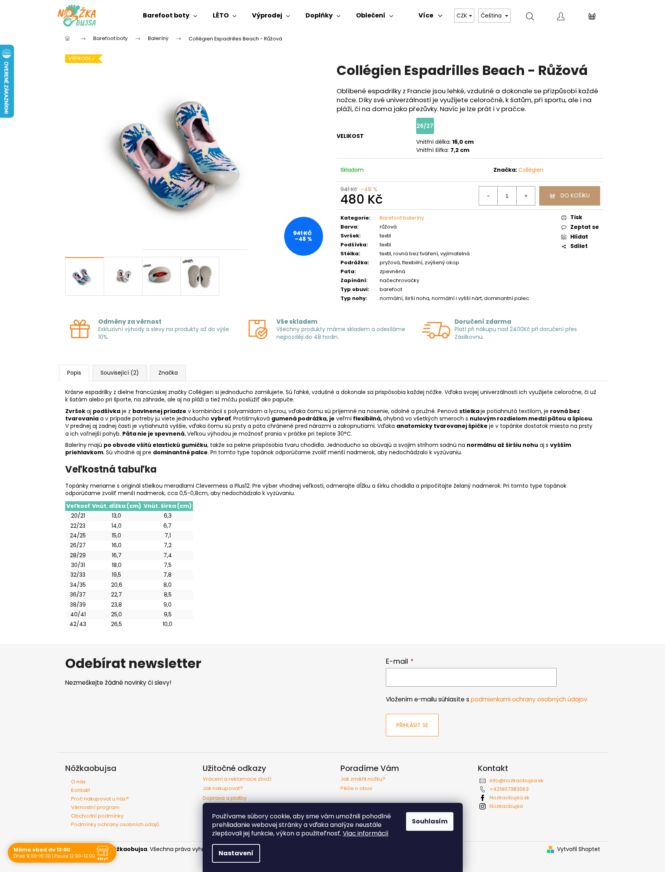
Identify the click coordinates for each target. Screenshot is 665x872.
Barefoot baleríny (402, 217)
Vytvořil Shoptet (578, 849)
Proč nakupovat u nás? (100, 798)
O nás (78, 781)
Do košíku (575, 195)
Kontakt (80, 790)
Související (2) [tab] (120, 373)
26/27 (425, 126)
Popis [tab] (74, 373)
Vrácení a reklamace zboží (237, 779)
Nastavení (236, 853)
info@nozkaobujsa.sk (516, 780)
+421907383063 (509, 789)
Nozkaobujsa (506, 806)
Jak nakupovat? (223, 788)
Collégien (530, 170)
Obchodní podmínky (97, 816)
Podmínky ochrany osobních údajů (115, 824)
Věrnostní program (95, 807)
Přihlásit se (412, 725)
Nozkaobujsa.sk (510, 797)
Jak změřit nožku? (362, 779)
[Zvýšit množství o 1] (525, 196)
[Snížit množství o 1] (488, 196)
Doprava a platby (225, 798)
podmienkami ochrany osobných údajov (529, 699)
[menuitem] (170, 15)
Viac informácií (366, 833)
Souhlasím (430, 821)
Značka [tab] (168, 373)
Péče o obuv (356, 788)
